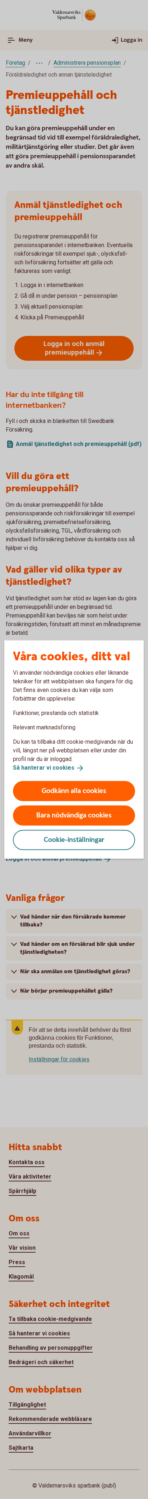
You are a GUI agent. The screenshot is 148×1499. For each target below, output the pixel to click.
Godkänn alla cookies (74, 790)
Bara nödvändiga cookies (74, 815)
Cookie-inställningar (74, 839)
